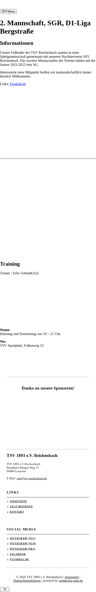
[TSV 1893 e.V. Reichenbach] (7, 8)
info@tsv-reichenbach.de (32, 478)
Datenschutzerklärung (27, 580)
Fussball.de (18, 84)
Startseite (18, 501)
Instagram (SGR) (23, 543)
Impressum (72, 577)
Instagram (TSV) (23, 538)
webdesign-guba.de (71, 580)
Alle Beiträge (21, 506)
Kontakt (17, 511)
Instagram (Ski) (22, 548)
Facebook (18, 554)
